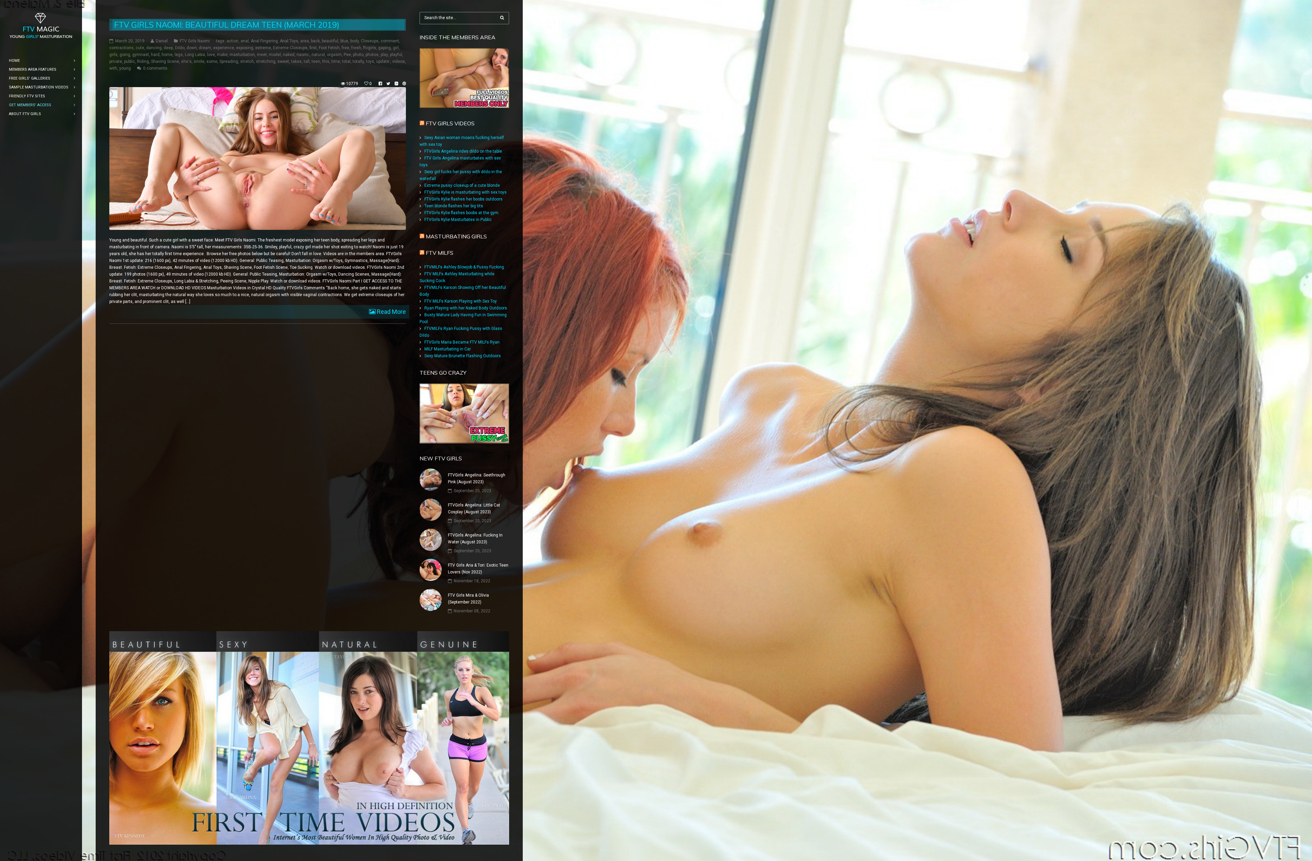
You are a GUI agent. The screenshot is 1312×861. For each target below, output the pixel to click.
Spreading (228, 61)
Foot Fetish (329, 47)
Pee (347, 54)
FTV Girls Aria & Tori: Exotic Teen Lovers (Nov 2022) (478, 568)
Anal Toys (289, 41)
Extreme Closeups (290, 47)
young (125, 68)
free (345, 47)
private (115, 61)
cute (140, 47)
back (315, 41)
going (125, 54)
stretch (247, 61)
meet (262, 54)
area (304, 41)
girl (396, 47)
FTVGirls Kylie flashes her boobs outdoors (463, 199)
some (211, 61)
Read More (390, 311)
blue (344, 41)
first (313, 47)
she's (186, 61)
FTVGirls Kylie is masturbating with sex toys (465, 192)
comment (390, 41)
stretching (265, 61)
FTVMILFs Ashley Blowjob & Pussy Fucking (464, 267)
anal (245, 41)
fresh (356, 47)
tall (307, 61)
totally (358, 61)
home (167, 54)
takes (296, 61)
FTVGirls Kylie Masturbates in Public (458, 219)
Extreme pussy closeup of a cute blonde (462, 185)
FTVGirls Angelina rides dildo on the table (463, 151)
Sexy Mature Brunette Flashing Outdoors (462, 355)
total (346, 61)
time (335, 61)
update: (383, 61)
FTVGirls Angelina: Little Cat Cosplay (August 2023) (474, 508)
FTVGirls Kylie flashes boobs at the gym (461, 212)
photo (358, 54)
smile (199, 61)
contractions (121, 47)
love (211, 54)
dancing (154, 47)
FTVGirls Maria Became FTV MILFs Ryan (462, 342)
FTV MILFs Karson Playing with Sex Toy (460, 301)
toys (370, 61)
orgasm (334, 54)
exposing (244, 47)
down (192, 47)
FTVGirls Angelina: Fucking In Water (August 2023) (475, 538)
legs (179, 54)
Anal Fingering (264, 41)
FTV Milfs (439, 252)
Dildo (179, 47)
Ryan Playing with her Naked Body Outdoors (465, 308)
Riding (143, 61)
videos (398, 61)
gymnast (140, 54)
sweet (283, 61)
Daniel (162, 41)
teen (316, 61)
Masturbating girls (456, 236)
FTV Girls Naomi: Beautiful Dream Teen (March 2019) (226, 25)
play (384, 54)
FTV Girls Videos (450, 123)
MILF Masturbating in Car (447, 349)
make (222, 54)
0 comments (155, 68)
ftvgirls (369, 47)
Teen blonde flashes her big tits (453, 206)
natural (318, 54)
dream (205, 47)
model (275, 54)
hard (155, 54)
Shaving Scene (165, 61)
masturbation (242, 54)
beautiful (330, 41)
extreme (263, 47)
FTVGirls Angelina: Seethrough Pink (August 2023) (476, 478)
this (325, 61)
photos (372, 54)
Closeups (370, 41)
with (113, 68)
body (354, 41)
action (232, 41)
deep (168, 47)
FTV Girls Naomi (195, 41)
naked (289, 54)
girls (113, 54)
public (129, 61)
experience (223, 47)
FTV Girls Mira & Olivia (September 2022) (468, 599)
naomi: (303, 54)
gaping (384, 47)
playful (396, 54)
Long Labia (195, 54)
